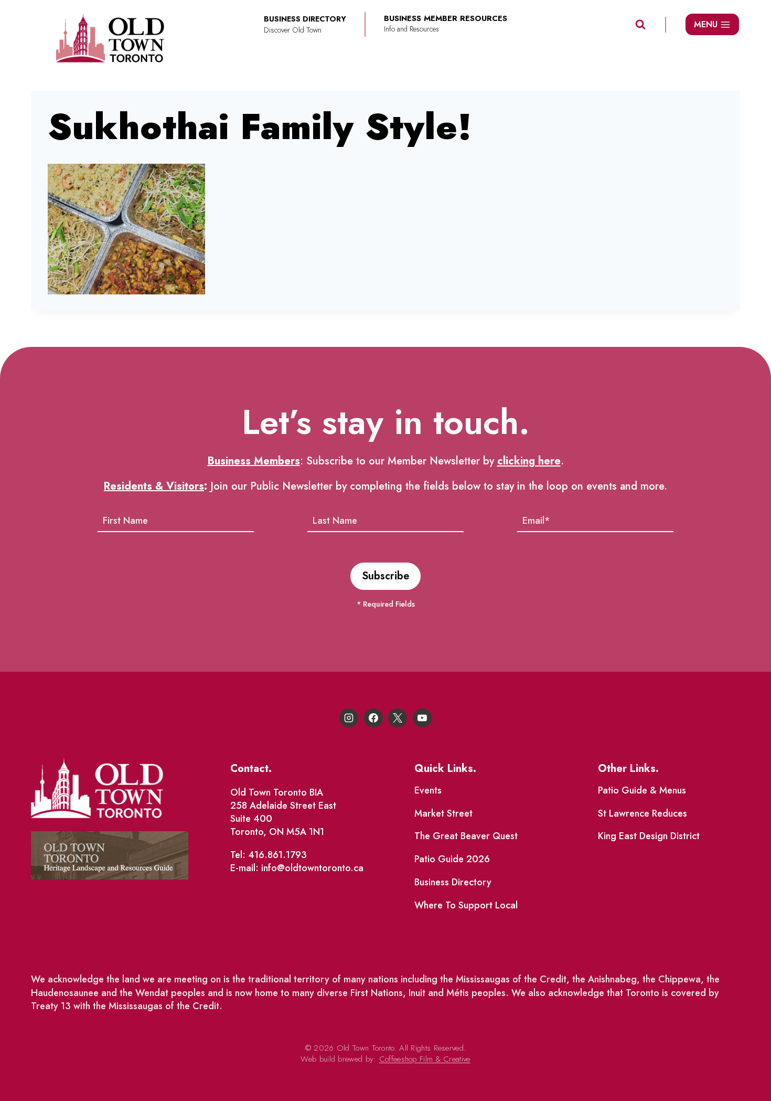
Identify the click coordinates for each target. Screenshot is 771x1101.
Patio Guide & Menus (642, 790)
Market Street (443, 813)
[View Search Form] (640, 24)
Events (428, 790)
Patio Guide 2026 (452, 859)
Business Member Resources (445, 18)
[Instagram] (348, 717)
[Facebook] (373, 717)
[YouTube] (422, 717)
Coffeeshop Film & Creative (424, 1059)
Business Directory (452, 882)
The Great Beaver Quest (466, 836)
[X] (397, 717)
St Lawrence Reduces (642, 813)
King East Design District (649, 836)
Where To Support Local (466, 905)
